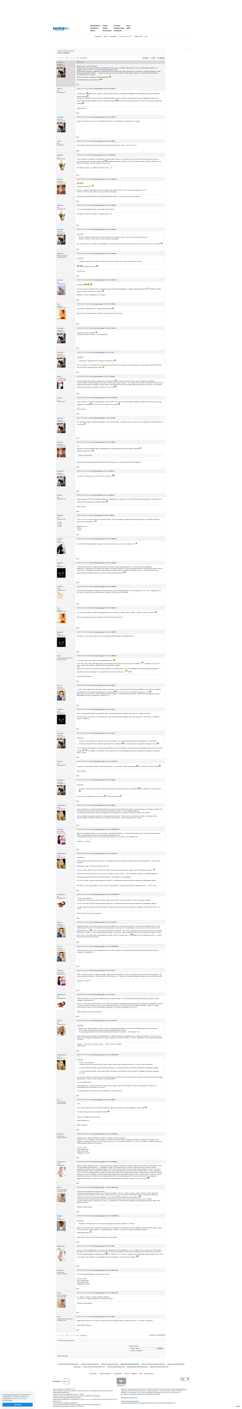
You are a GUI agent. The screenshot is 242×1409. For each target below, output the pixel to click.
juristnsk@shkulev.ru (95, 1404)
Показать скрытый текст (86, 455)
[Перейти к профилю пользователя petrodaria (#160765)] (61, 169)
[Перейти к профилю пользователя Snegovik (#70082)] (61, 194)
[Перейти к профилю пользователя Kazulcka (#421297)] (61, 294)
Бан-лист (126, 1373)
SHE (65, 50)
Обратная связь (148, 1373)
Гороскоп (117, 25)
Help (140, 1373)
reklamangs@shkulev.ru (181, 1389)
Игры (128, 25)
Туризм (105, 25)
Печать (147, 58)
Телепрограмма (119, 28)
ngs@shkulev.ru (74, 1403)
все (78, 57)
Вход (146, 36)
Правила (134, 1373)
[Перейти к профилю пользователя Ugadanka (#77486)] (59, 526)
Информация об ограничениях (129, 1397)
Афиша (105, 28)
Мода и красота (70, 50)
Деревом (161, 58)
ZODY (128, 28)
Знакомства (94, 28)
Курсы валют (107, 30)
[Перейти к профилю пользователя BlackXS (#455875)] (61, 1230)
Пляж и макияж (98, 88)
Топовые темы (138, 36)
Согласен (17, 1405)
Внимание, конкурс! (125, 36)
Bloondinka (65, 1355)
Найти (105, 36)
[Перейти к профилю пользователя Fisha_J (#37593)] (61, 700)
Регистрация (113, 36)
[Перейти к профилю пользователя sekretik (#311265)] (61, 1035)
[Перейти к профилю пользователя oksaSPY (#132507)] (60, 598)
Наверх (238, 1406)
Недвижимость (95, 25)
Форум (92, 30)
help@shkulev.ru (65, 1406)
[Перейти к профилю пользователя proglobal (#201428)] (61, 553)
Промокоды (118, 30)
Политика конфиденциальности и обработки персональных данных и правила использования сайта (148, 1403)
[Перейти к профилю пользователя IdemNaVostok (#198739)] (61, 909)
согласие (20, 1398)
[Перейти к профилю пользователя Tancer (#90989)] (60, 388)
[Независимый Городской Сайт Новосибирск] (61, 29)
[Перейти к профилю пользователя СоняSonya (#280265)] (61, 77)
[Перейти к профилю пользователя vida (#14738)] (61, 318)
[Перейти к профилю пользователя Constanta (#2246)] (61, 844)
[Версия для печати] (77, 84)
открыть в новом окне (136, 1350)
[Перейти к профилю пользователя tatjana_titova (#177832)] (61, 1176)
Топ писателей (117, 1373)
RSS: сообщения (106, 1373)
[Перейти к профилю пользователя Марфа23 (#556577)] (61, 577)
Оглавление (98, 36)
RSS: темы (93, 1373)
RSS (154, 58)
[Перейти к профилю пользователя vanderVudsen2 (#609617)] (61, 820)
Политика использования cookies (130, 1401)
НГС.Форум (60, 50)
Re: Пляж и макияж (99, 117)
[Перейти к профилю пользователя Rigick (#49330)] (61, 1201)
